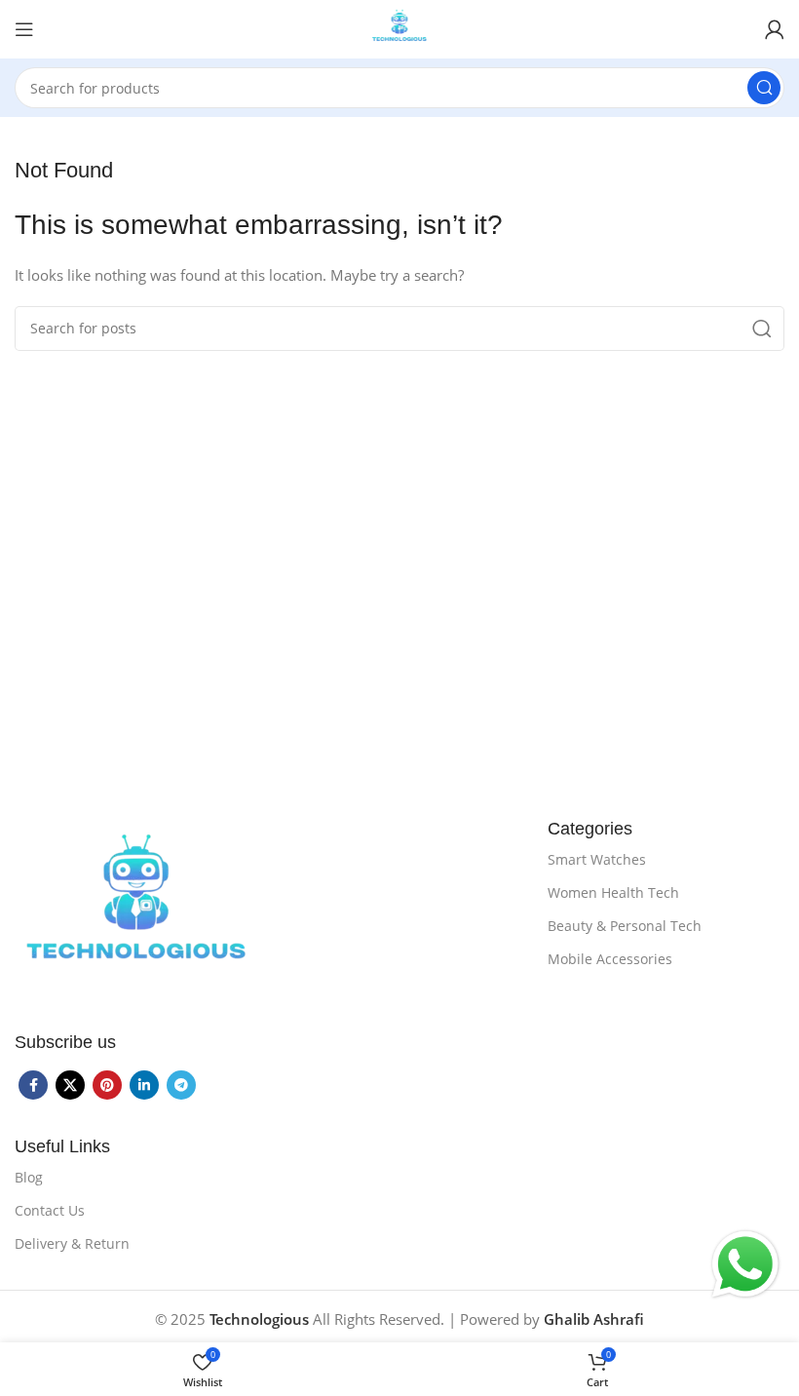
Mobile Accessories (610, 959)
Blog (29, 1177)
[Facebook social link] (33, 1085)
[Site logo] (400, 27)
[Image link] (136, 910)
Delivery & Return (72, 1243)
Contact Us (50, 1210)
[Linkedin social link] (144, 1085)
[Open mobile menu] (24, 29)
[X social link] (70, 1085)
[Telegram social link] (181, 1085)
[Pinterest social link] (107, 1085)
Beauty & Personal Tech (625, 925)
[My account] (774, 29)
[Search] (763, 87)
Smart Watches (597, 859)
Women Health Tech (613, 892)
